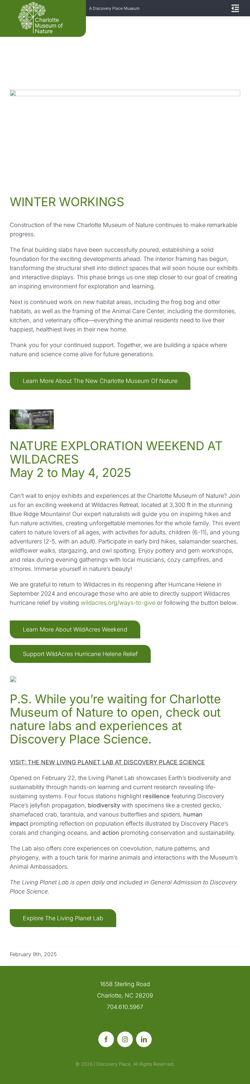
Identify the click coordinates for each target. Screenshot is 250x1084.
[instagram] (125, 1039)
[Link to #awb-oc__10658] (234, 8)
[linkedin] (144, 1039)
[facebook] (106, 1039)
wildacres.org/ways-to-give (118, 602)
